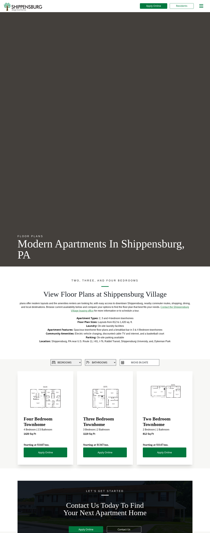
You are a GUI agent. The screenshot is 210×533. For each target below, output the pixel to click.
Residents (181, 6)
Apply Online (153, 6)
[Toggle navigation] (201, 6)
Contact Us (124, 529)
